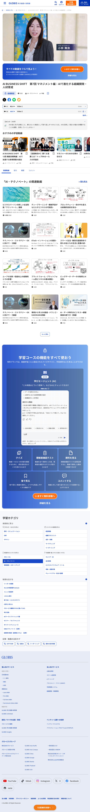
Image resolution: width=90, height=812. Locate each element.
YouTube (12, 781)
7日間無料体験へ (71, 3)
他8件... (85, 115)
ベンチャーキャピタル (53, 724)
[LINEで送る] (14, 99)
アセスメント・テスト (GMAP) (56, 683)
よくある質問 (42, 798)
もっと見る (45, 334)
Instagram (45, 781)
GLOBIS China (29, 754)
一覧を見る (83, 181)
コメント (32, 170)
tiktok (28, 781)
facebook (74, 781)
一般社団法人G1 (53, 746)
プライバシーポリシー (22, 798)
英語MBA (4, 689)
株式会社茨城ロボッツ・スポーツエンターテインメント (56, 755)
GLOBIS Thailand (30, 766)
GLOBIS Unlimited (7, 714)
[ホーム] (2, 10)
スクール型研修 (51, 675)
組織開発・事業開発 (53, 691)
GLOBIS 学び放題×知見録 (9, 710)
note (10, 788)
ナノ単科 (6, 678)
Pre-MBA (6, 696)
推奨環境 (33, 798)
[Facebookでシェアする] (9, 99)
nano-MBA (6, 692)
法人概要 (4, 798)
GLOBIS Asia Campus (31, 750)
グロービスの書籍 (7, 724)
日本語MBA (5, 675)
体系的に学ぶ (9, 10)
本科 (4, 685)
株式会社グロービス (8, 746)
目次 (15, 170)
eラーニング (50, 679)
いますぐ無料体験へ (72, 69)
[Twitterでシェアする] (4, 99)
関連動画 (6, 170)
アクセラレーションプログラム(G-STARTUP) (60, 728)
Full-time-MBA (7, 700)
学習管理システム (52, 687)
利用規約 (11, 798)
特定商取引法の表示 (53, 798)
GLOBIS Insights (7, 732)
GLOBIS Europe (29, 758)
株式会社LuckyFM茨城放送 (56, 760)
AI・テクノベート (20, 10)
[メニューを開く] (5, 3)
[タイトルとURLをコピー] (19, 99)
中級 (42, 93)
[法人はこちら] (84, 3)
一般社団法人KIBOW (54, 750)
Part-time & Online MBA (10, 703)
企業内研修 (50, 671)
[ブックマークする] (48, 93)
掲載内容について (66, 798)
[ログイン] (61, 3)
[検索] (55, 3)
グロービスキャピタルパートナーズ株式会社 (10, 755)
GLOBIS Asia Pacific (31, 746)
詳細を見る (72, 75)
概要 (22, 170)
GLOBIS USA (28, 770)
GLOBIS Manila (29, 762)
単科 (4, 682)
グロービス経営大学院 (8, 750)
